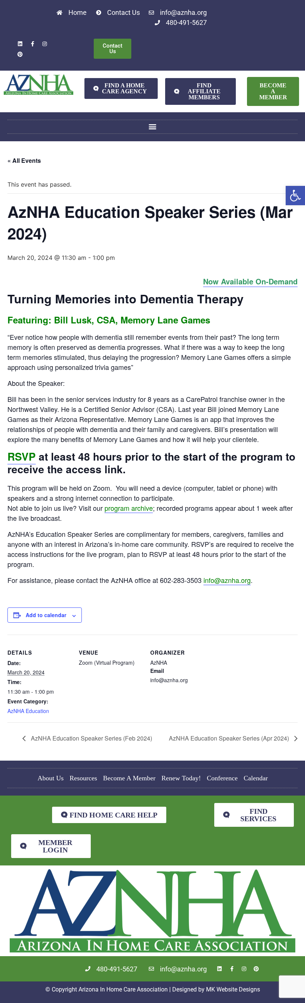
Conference (222, 778)
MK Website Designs (233, 989)
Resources (83, 778)
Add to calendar (46, 615)
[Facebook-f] (32, 44)
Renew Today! (181, 778)
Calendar (256, 778)
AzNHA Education (28, 711)
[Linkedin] (20, 44)
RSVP (21, 456)
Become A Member (129, 778)
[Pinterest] (20, 54)
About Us (51, 778)
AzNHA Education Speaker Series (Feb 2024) (90, 738)
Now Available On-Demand (250, 281)
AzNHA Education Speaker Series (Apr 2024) (229, 738)
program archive (129, 508)
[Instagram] (44, 44)
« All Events (24, 160)
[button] (295, 195)
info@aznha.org (227, 580)
